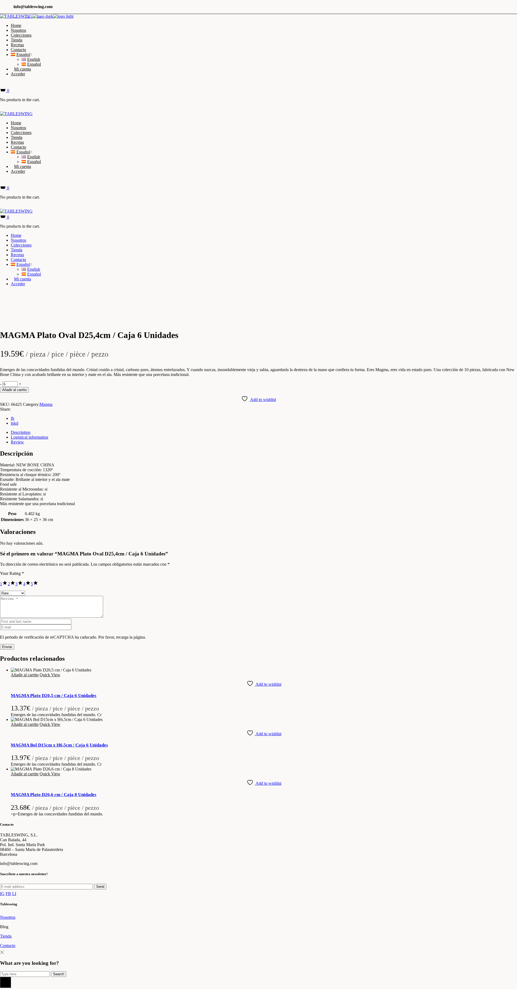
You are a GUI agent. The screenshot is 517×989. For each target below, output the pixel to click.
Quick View (50, 675)
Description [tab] (20, 432)
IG (2, 893)
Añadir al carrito (14, 390)
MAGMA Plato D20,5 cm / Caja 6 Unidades (53, 695)
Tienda (6, 936)
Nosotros (7, 917)
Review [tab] (17, 442)
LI (14, 893)
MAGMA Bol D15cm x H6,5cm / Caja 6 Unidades (59, 745)
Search (58, 974)
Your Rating (12, 573)
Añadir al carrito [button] (25, 675)
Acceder (18, 74)
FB (8, 893)
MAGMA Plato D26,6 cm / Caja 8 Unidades (53, 794)
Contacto (7, 945)
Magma (46, 404)
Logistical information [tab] (29, 437)
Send (100, 887)
